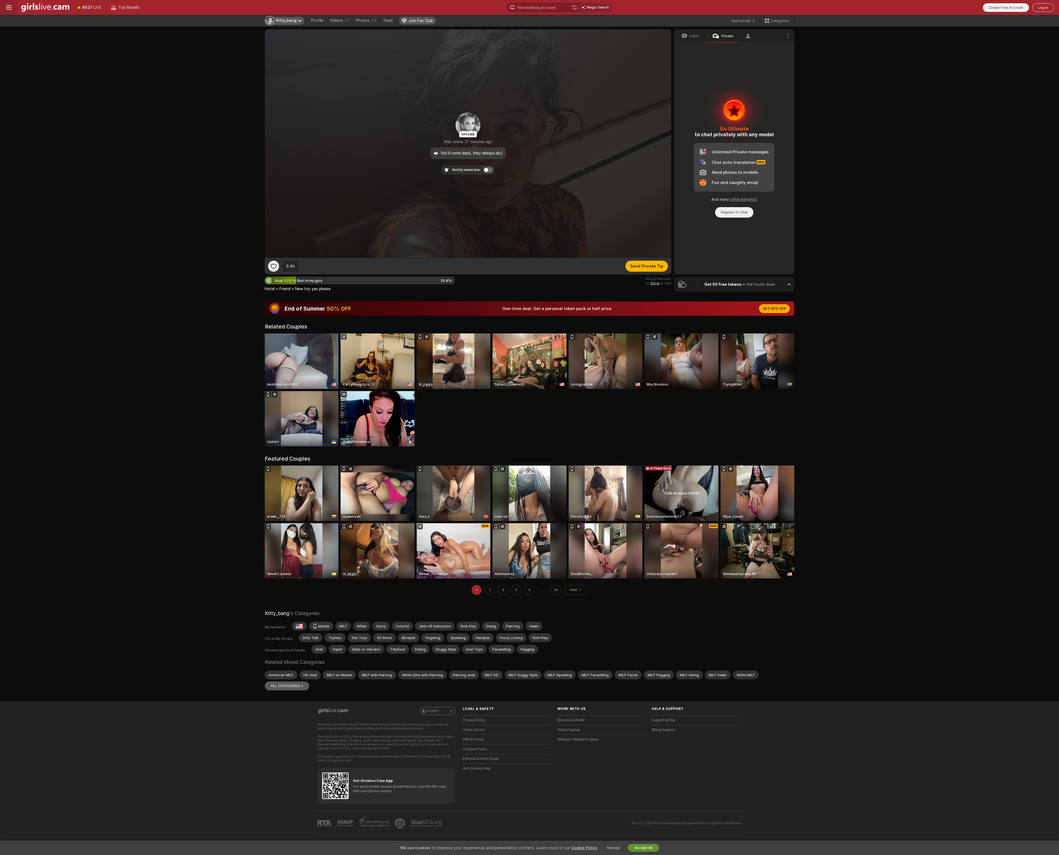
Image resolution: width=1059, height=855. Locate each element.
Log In (1043, 8)
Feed (387, 20)
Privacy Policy (474, 720)
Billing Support (663, 730)
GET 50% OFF (774, 309)
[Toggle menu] (9, 7)
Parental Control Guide (481, 759)
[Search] (574, 7)
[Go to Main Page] (45, 7)
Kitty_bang (277, 613)
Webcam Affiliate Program (578, 739)
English (433, 711)
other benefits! (743, 199)
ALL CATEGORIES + (287, 686)
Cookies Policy (475, 749)
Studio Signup (568, 730)
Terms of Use (473, 730)
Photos (366, 20)
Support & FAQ (663, 720)
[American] (299, 626)
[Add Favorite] (273, 266)
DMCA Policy (473, 739)
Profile (317, 20)
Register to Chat (734, 212)
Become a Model (570, 720)
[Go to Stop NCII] (427, 823)
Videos (339, 20)
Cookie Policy (584, 848)
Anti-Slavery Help (477, 768)
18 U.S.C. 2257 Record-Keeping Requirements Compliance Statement (686, 823)
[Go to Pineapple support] (400, 823)
